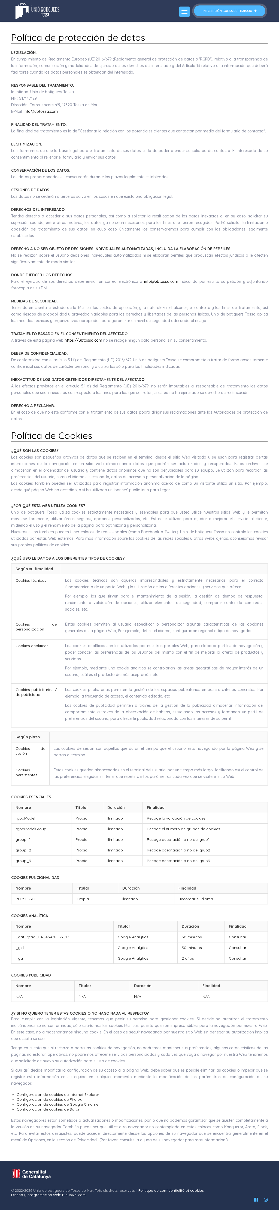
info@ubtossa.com (41, 111)
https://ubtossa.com (83, 340)
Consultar (237, 937)
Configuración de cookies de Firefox (49, 1099)
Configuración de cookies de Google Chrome (57, 1104)
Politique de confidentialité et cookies (171, 1190)
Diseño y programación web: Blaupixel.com (48, 1195)
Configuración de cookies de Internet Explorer (58, 1094)
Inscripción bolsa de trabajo (228, 11)
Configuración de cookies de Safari (48, 1109)
